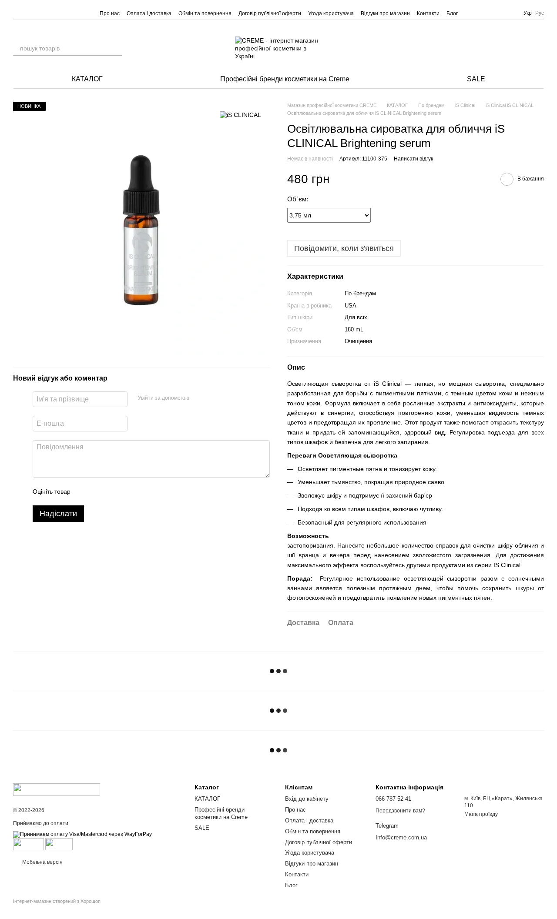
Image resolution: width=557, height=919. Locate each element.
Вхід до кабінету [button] (307, 798)
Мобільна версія (42, 862)
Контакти (428, 13)
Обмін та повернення (205, 13)
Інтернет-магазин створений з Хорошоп (57, 901)
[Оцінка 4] (127, 492)
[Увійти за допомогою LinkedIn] (226, 398)
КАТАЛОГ (87, 79)
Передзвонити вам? (400, 811)
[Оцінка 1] (85, 492)
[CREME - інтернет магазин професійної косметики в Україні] (56, 789)
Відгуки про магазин (385, 13)
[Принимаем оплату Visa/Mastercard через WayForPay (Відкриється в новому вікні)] (82, 835)
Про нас (110, 13)
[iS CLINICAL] (240, 114)
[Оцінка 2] (99, 492)
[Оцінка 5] (141, 492)
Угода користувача (331, 13)
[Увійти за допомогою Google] (213, 398)
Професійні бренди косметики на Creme (284, 79)
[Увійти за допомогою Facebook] (199, 398)
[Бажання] (514, 48)
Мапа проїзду (481, 814)
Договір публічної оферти (269, 13)
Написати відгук (413, 159)
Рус (539, 13)
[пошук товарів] (115, 48)
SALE (476, 79)
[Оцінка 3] (113, 492)
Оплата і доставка (149, 13)
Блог (452, 13)
